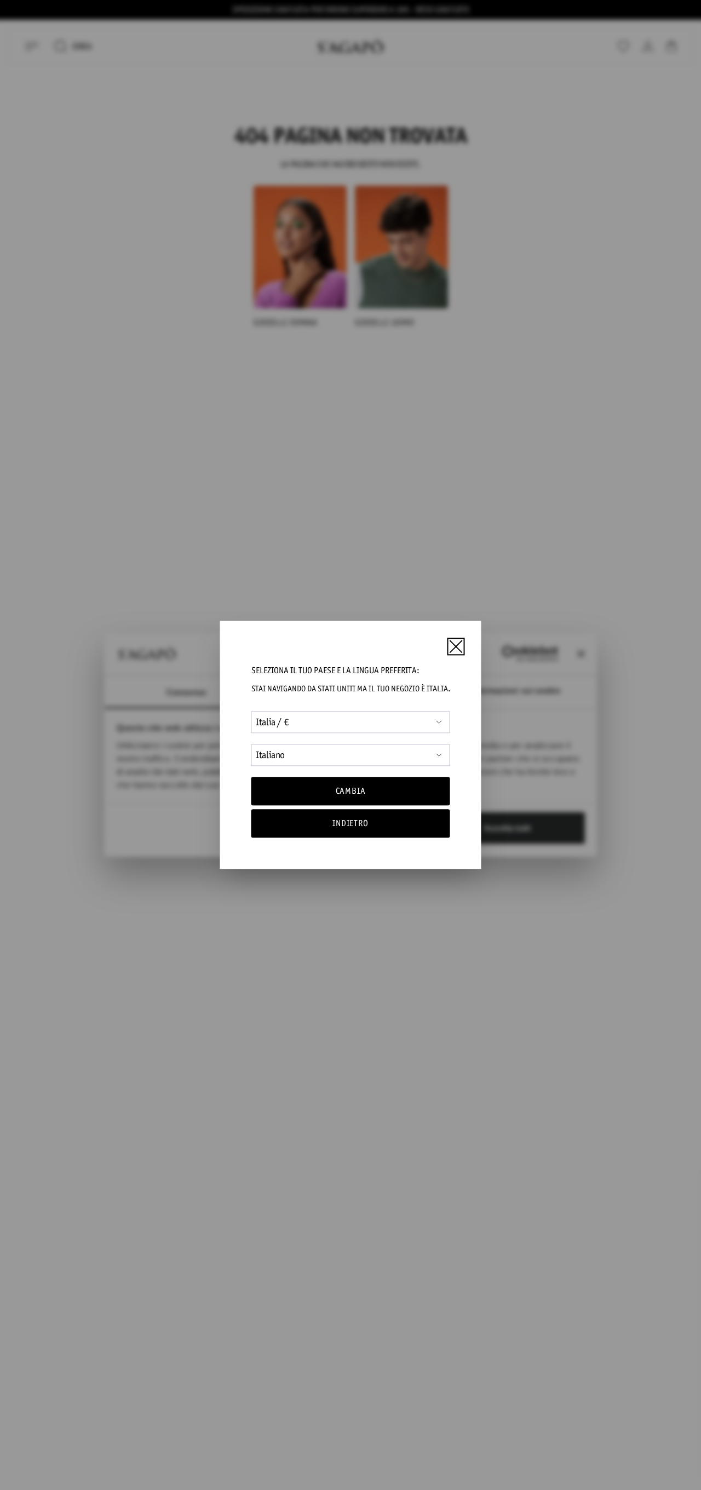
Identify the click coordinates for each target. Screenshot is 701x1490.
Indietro (350, 823)
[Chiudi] (455, 646)
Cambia (351, 791)
